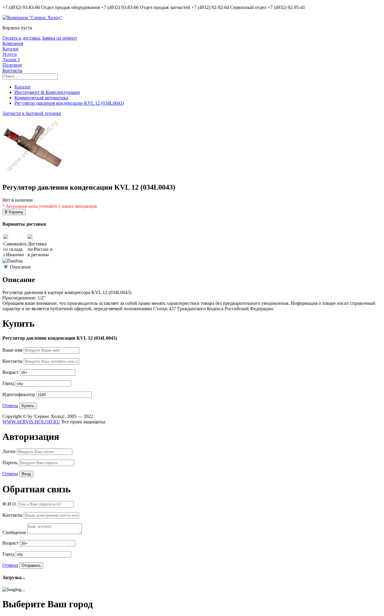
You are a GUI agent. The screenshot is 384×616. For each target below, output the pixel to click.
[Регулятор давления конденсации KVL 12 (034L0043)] (32, 174)
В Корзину (14, 212)
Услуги (9, 54)
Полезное (12, 65)
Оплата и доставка (21, 38)
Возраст (11, 372)
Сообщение (14, 532)
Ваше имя (13, 350)
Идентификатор (19, 394)
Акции (11, 59)
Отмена (10, 405)
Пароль (10, 462)
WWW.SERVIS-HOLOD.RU (31, 421)
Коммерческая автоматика (41, 97)
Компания (12, 43)
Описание (20, 266)
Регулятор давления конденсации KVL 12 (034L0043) (69, 103)
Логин (9, 451)
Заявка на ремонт (59, 38)
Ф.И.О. (10, 503)
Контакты (12, 70)
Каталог (10, 48)
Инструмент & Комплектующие (47, 92)
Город (9, 383)
